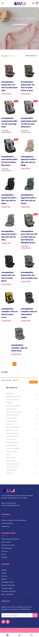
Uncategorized (19, 24)
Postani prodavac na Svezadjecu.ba (13, 520)
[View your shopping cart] (37, 4)
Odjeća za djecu (11, 445)
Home (6, 18)
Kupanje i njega (11, 418)
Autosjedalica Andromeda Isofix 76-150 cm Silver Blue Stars (9, 161)
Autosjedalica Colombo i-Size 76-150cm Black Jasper (29, 313)
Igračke (4, 579)
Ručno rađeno (10, 458)
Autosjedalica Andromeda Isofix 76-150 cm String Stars (9, 122)
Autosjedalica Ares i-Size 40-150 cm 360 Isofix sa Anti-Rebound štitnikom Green (29, 237)
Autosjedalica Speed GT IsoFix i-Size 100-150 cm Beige (29, 161)
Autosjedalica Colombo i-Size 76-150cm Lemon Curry (9, 313)
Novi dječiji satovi (12, 433)
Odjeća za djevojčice (13, 448)
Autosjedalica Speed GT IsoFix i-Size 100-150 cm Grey (9, 235)
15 (9, 56)
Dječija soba (10, 393)
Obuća (3, 573)
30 (12, 56)
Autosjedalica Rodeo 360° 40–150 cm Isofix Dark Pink (9, 86)
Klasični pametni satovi (14, 412)
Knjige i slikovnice (12, 415)
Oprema (4, 576)
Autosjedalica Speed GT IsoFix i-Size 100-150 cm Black (9, 199)
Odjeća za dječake (12, 442)
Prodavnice (5, 526)
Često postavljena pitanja (10, 539)
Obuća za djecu (11, 439)
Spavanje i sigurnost (13, 464)
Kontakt (4, 557)
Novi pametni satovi (13, 436)
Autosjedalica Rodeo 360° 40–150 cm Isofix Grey (29, 275)
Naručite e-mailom (8, 545)
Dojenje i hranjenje (12, 400)
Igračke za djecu (11, 409)
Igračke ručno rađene (13, 406)
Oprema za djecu (11, 451)
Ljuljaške (9, 424)
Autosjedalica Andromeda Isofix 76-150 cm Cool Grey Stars (29, 122)
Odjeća (3, 570)
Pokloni (8, 455)
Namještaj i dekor (12, 430)
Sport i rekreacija (11, 467)
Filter (33, 382)
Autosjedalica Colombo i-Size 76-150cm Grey (19, 348)
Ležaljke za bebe (11, 421)
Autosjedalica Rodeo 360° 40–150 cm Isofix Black (8, 276)
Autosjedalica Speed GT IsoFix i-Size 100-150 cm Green (29, 199)
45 (16, 56)
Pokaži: (4, 56)
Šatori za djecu (11, 461)
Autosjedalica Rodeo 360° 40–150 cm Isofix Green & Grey (28, 86)
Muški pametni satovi (13, 427)
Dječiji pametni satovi (13, 396)
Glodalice (9, 403)
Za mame (9, 473)
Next (24, 364)
